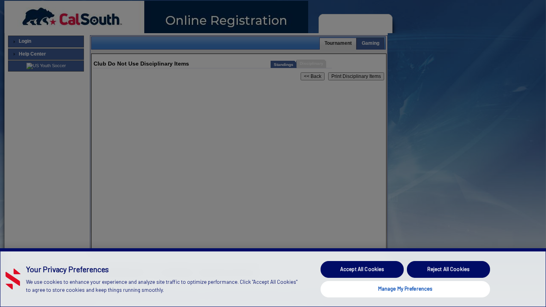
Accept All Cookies (362, 269)
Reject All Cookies (448, 269)
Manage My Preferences (405, 288)
